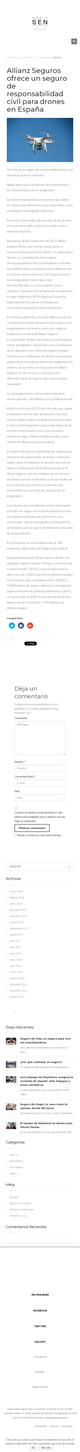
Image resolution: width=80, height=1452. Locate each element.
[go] (69, 867)
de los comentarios (22, 1209)
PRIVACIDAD (41, 1426)
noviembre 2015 (19, 990)
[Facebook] (18, 6)
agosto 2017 (16, 934)
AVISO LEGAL (67, 1426)
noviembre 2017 (19, 916)
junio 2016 (16, 953)
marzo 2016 (16, 972)
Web (17, 791)
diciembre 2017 (18, 909)
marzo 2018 (16, 891)
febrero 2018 (17, 897)
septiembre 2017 (19, 928)
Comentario (21, 718)
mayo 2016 (16, 959)
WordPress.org (18, 1215)
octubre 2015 (17, 996)
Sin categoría (16, 1167)
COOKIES (54, 1426)
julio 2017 (15, 940)
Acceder (14, 1197)
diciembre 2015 (18, 984)
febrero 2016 (17, 978)
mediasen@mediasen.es (55, 1417)
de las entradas (20, 1203)
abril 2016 (15, 965)
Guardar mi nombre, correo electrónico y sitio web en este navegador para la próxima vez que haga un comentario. (40, 817)
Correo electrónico (25, 776)
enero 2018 (16, 903)
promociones (16, 1160)
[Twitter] (13, 6)
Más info (46, 1447)
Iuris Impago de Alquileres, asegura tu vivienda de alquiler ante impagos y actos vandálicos (46, 1081)
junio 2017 (16, 947)
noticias (57, 57)
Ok (33, 1447)
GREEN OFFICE (40, 1386)
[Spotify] (24, 6)
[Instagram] (7, 6)
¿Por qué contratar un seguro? (41, 1062)
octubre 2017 (17, 922)
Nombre (20, 761)
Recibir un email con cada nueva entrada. (39, 835)
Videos (13, 1173)
